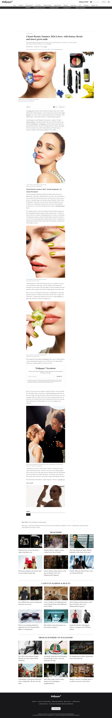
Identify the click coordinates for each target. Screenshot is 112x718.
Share (29, 106)
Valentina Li (43, 124)
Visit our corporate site (70, 713)
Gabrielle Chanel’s (60, 206)
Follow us (56, 106)
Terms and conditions (57, 701)
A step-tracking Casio (67, 7)
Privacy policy (67, 701)
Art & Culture (38, 5)
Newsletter (62, 106)
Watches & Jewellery (47, 5)
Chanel (30, 111)
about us (34, 701)
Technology (66, 5)
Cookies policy (76, 701)
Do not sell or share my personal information (61, 703)
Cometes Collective (30, 122)
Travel (80, 5)
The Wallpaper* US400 (54, 7)
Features (45, 46)
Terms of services (42, 380)
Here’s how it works (58, 49)
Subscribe (103, 1)
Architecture (20, 5)
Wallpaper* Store (94, 5)
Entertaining (86, 5)
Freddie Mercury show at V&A (39, 7)
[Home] (14, 5)
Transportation (73, 5)
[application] (45, 496)
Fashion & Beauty (57, 5)
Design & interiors (29, 5)
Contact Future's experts (44, 701)
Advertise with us (43, 703)
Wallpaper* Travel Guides (80, 7)
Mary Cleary (30, 46)
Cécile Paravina (34, 124)
